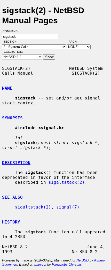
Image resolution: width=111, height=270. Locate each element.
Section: (12, 41)
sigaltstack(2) (67, 182)
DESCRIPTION (16, 162)
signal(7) (68, 207)
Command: (12, 31)
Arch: (75, 41)
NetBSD (82, 260)
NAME (7, 88)
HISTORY (11, 222)
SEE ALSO (12, 197)
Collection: (13, 51)
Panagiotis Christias (67, 264)
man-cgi (40, 264)
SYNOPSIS (12, 117)
